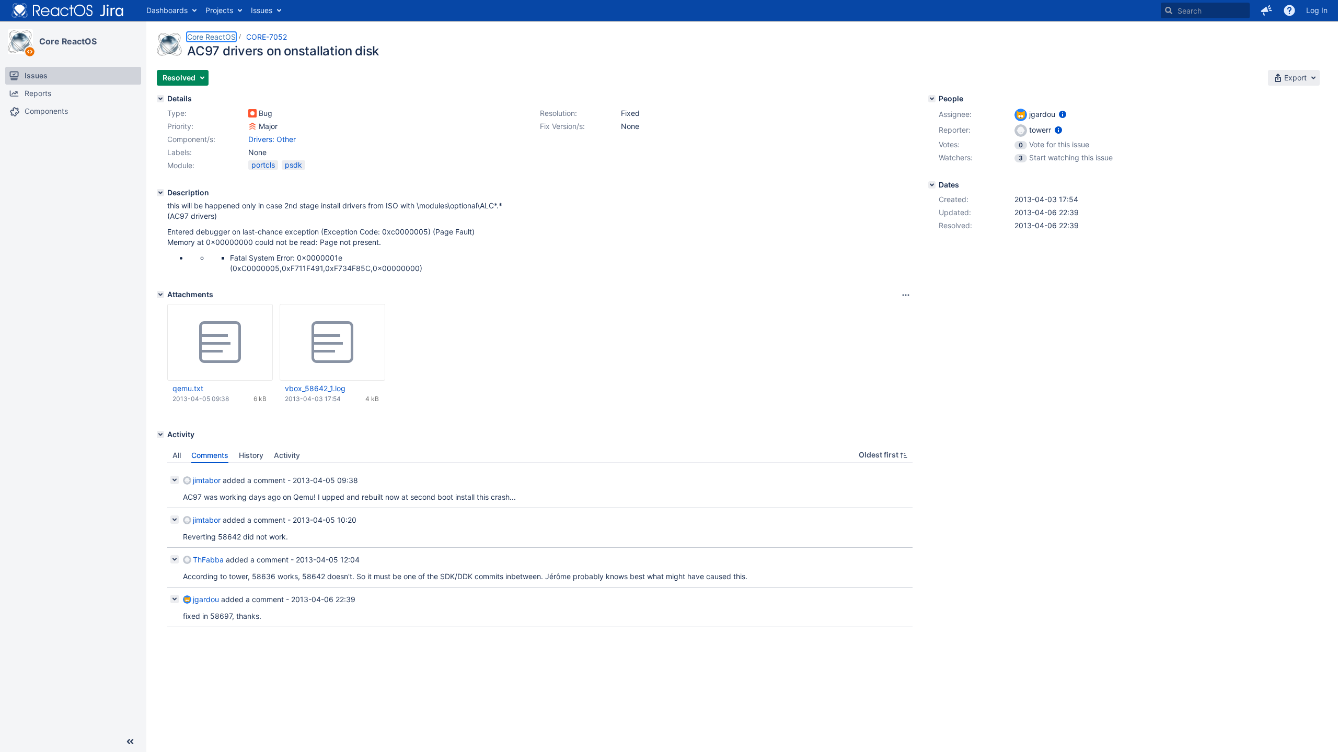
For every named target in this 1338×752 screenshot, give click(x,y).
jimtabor (207, 480)
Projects (219, 10)
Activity (287, 455)
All (176, 455)
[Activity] (160, 434)
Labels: (179, 152)
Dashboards (167, 10)
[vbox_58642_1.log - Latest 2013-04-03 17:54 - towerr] (332, 342)
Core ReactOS (68, 41)
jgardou (206, 599)
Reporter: (955, 129)
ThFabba (208, 559)
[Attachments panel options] (906, 295)
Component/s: (191, 139)
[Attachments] (160, 294)
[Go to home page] (68, 10)
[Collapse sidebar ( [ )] (130, 741)
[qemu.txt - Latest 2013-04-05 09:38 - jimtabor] (220, 342)
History (251, 455)
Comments (209, 455)
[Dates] (932, 185)
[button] (1266, 10)
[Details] (160, 98)
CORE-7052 (266, 36)
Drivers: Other (272, 139)
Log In (1317, 10)
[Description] (160, 192)
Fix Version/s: (562, 126)
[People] (932, 98)
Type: (177, 113)
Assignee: (955, 114)
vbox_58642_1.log (315, 388)
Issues (261, 10)
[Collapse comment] (174, 480)
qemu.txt (187, 388)
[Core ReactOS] (20, 41)
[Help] (1289, 10)
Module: (180, 165)
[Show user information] (1062, 114)
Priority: (180, 126)
